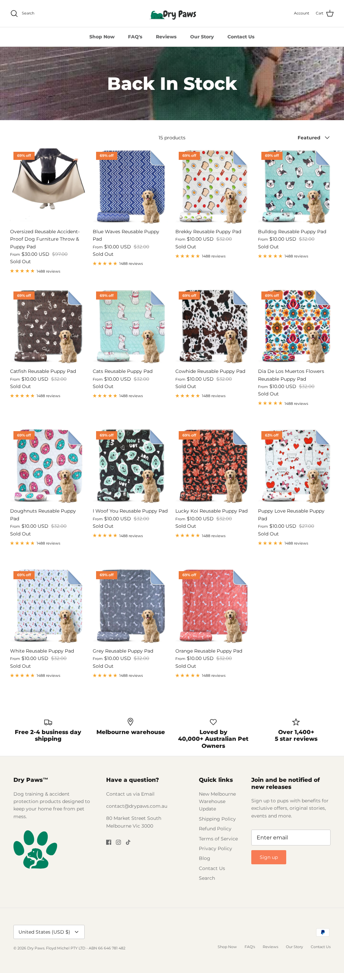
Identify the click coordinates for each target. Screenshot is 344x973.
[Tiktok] (128, 842)
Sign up (269, 857)
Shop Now (102, 37)
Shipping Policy (217, 819)
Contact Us (241, 37)
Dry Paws (35, 948)
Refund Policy (215, 829)
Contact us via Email (130, 794)
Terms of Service (218, 839)
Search (207, 878)
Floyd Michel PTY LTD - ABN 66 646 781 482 (85, 948)
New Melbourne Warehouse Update (217, 801)
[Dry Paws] (172, 13)
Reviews (166, 37)
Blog (204, 858)
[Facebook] (108, 842)
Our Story (202, 37)
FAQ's (135, 37)
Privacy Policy (215, 848)
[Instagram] (118, 842)
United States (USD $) (44, 932)
